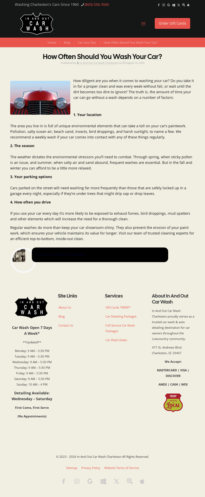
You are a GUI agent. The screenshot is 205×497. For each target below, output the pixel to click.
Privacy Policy (90, 468)
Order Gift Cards (172, 23)
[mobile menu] (143, 23)
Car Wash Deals (116, 340)
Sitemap (71, 468)
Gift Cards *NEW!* (118, 307)
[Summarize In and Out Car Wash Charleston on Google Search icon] (183, 5)
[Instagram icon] (163, 5)
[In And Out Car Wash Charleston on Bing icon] (173, 5)
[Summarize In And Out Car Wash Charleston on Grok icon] (178, 5)
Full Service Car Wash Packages (120, 328)
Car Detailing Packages (121, 316)
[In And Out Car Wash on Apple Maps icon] (188, 5)
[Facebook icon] (158, 5)
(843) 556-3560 (97, 4)
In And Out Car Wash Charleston (99, 63)
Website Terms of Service (121, 468)
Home (52, 42)
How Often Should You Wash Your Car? (130, 42)
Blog (67, 42)
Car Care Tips (87, 42)
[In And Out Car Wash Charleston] (37, 23)
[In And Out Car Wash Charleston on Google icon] (168, 5)
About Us (64, 307)
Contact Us (65, 325)
